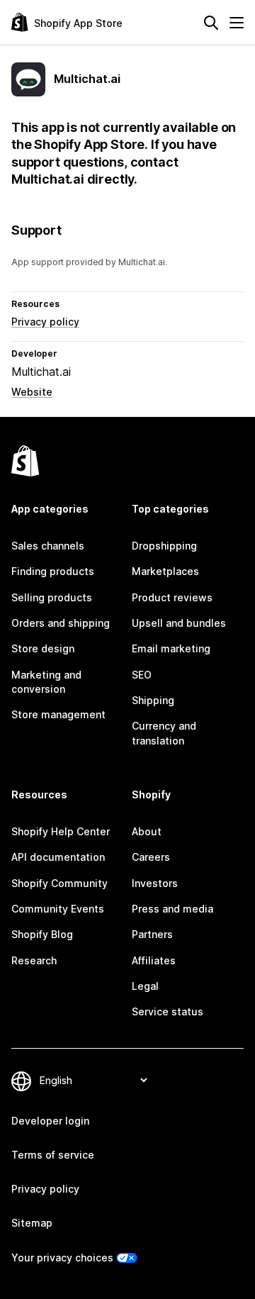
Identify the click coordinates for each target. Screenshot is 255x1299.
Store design (42, 648)
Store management (58, 714)
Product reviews (172, 597)
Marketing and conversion (46, 682)
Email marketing (171, 648)
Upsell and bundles (179, 623)
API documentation (58, 857)
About (147, 831)
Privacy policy (45, 322)
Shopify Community (59, 883)
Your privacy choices (62, 1257)
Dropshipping (164, 546)
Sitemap (31, 1223)
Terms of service (52, 1155)
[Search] (211, 23)
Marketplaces (165, 571)
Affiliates (154, 960)
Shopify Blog (42, 934)
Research (34, 960)
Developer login (50, 1121)
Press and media (172, 909)
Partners (152, 934)
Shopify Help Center (60, 831)
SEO (142, 675)
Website (31, 392)
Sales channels (47, 546)
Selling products (51, 597)
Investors (155, 883)
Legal (145, 986)
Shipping (153, 700)
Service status (167, 1011)
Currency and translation (164, 733)
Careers (151, 857)
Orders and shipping (60, 623)
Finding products (52, 571)
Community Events (57, 909)
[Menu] (237, 23)
